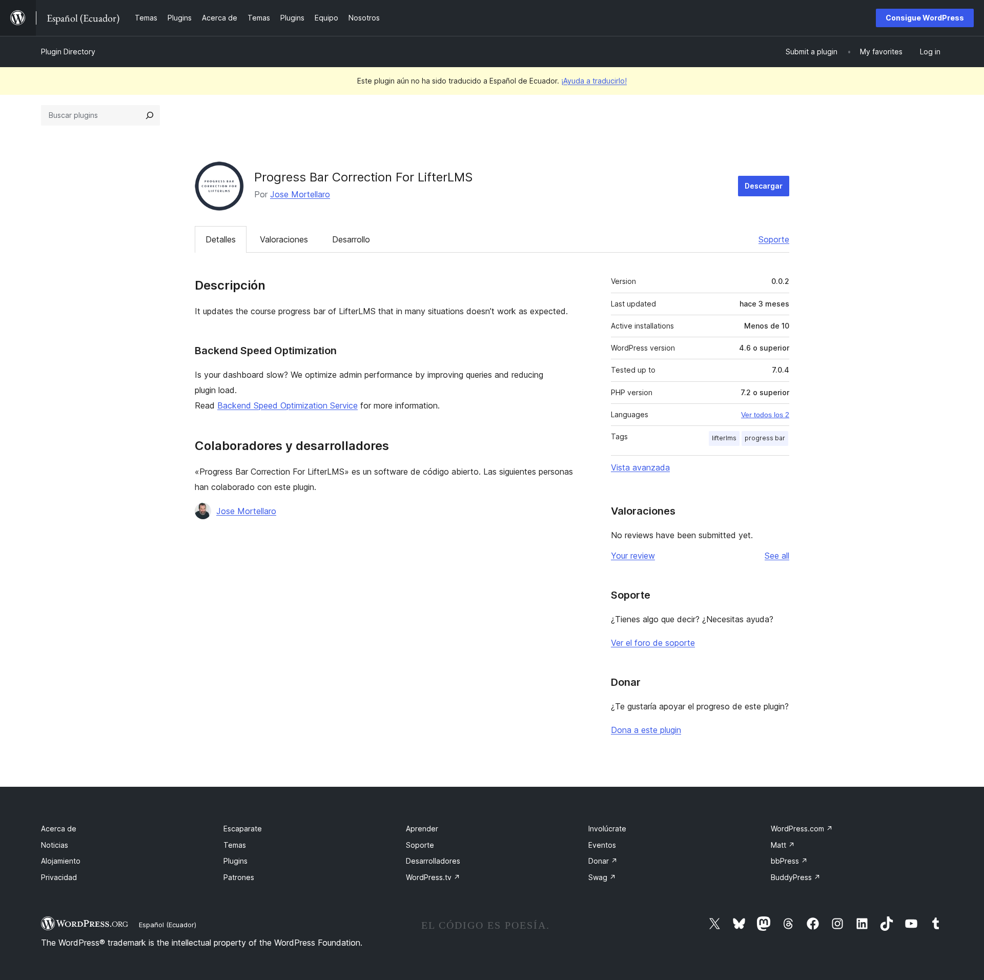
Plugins (235, 860)
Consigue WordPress (925, 17)
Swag (602, 877)
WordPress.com (802, 828)
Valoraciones (284, 239)
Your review (633, 555)
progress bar (765, 438)
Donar (603, 860)
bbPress (789, 860)
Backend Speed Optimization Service (287, 405)
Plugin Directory (68, 51)
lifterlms (724, 438)
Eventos (602, 845)
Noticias (54, 845)
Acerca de (58, 828)
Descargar (764, 185)
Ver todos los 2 (765, 415)
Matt (783, 845)
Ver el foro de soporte (653, 643)
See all (777, 555)
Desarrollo (351, 239)
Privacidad (59, 877)
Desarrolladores (433, 860)
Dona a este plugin (646, 730)
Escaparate (242, 828)
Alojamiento (60, 860)
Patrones (238, 877)
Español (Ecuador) (167, 925)
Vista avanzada (640, 467)
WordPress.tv (433, 877)
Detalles (221, 239)
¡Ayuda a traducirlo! (594, 80)
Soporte (773, 239)
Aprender (422, 828)
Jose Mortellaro (300, 194)
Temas (234, 845)
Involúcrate (607, 828)
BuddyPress (796, 877)
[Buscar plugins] (149, 115)
